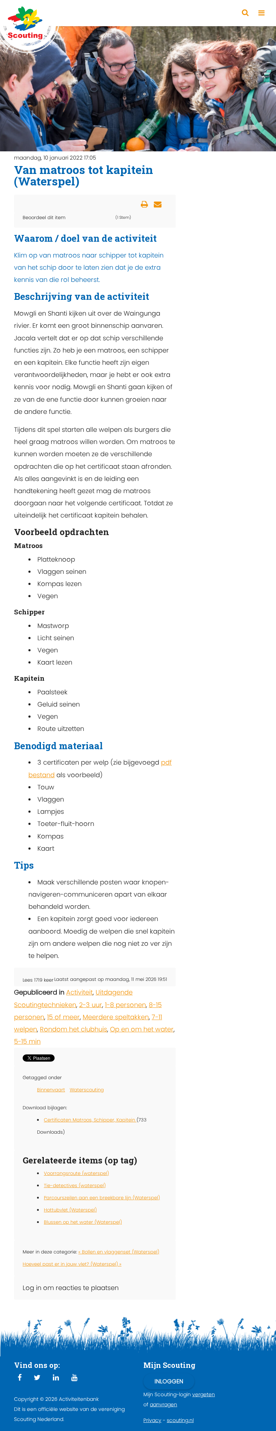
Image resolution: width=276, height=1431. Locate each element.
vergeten (203, 1394)
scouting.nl (180, 1420)
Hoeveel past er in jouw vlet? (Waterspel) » (72, 1264)
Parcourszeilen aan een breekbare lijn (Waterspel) (102, 1197)
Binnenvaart (51, 1089)
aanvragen (163, 1404)
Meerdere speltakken (116, 1016)
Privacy (152, 1420)
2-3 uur (90, 1004)
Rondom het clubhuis (73, 1029)
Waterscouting (87, 1089)
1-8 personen (125, 1004)
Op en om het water (142, 1029)
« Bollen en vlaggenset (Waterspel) (118, 1251)
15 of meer (63, 1016)
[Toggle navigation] (261, 13)
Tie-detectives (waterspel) (75, 1185)
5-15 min (27, 1041)
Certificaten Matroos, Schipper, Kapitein (90, 1119)
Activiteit (79, 992)
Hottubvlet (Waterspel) (70, 1209)
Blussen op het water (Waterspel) (83, 1222)
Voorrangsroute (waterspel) (76, 1173)
